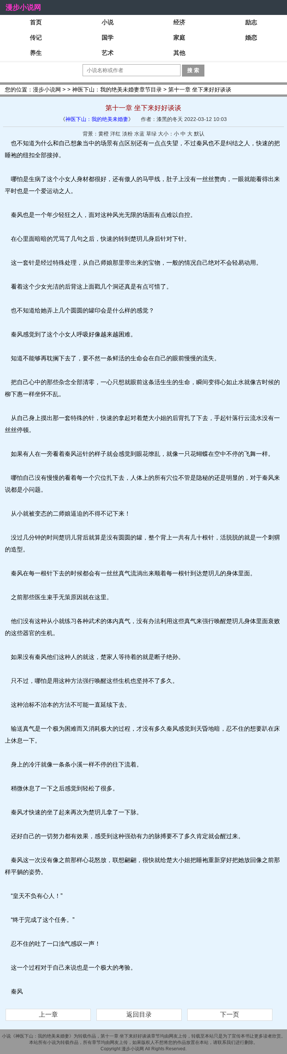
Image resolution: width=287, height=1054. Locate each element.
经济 (179, 22)
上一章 (48, 1014)
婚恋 (251, 37)
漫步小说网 (23, 7)
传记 (36, 37)
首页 (36, 22)
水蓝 (139, 134)
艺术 (108, 53)
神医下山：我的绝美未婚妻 (96, 119)
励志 (251, 22)
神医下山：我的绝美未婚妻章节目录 (117, 89)
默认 (199, 134)
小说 (108, 22)
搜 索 (193, 70)
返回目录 (139, 1014)
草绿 (151, 134)
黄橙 (103, 134)
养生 (36, 53)
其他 (179, 53)
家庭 (179, 37)
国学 (108, 37)
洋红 (115, 134)
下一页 (229, 1014)
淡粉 (127, 134)
